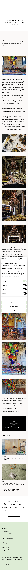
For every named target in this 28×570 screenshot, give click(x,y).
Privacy (21, 557)
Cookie (3, 559)
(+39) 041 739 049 (5, 542)
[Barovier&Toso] (14, 3)
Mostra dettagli (20, 298)
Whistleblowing (9, 559)
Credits (3, 560)
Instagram (8, 549)
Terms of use (15, 557)
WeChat (22, 549)
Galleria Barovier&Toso (6, 557)
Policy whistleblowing (18, 559)
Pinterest (13, 549)
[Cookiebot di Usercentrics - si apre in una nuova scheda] (17, 259)
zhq (9, 564)
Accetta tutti (14, 302)
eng (6, 564)
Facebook (3, 549)
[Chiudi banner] (26, 258)
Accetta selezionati (14, 306)
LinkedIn (18, 549)
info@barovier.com (5, 543)
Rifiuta (14, 310)
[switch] (25, 285)
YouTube (4, 550)
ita (2, 564)
